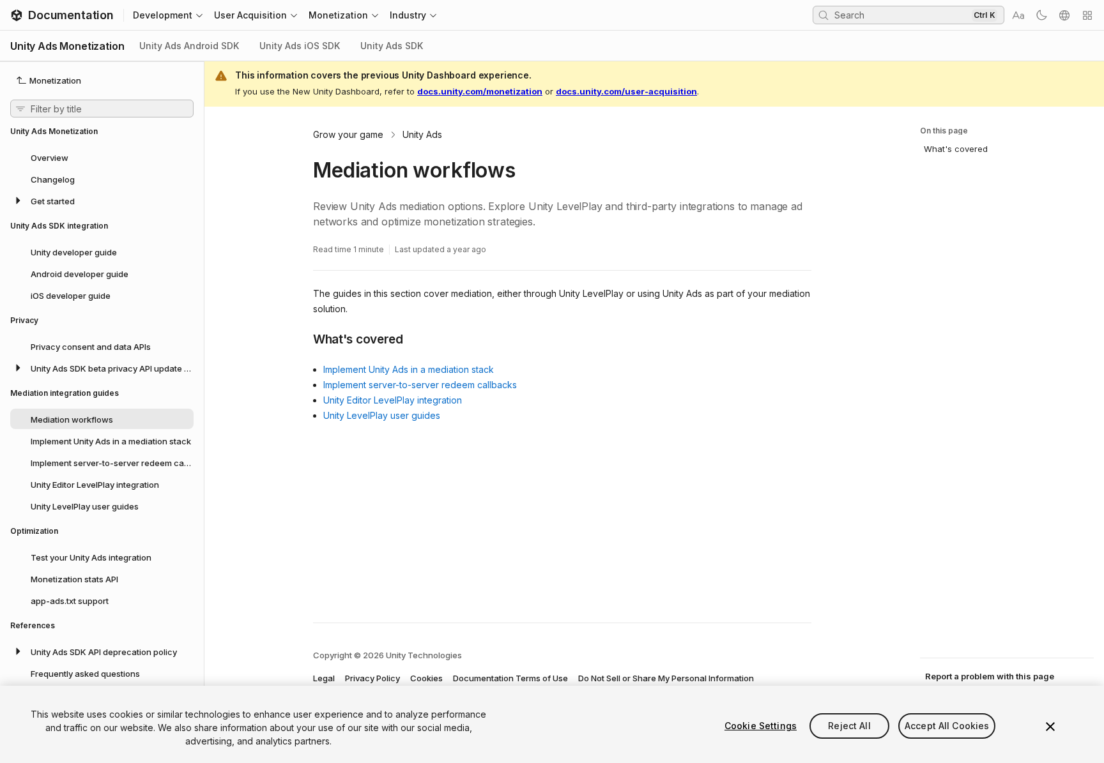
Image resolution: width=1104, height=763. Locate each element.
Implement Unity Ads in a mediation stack (408, 369)
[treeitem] (102, 157)
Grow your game (348, 134)
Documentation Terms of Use (510, 678)
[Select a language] (1064, 15)
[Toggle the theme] (1041, 15)
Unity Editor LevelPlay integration (392, 400)
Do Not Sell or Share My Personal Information (666, 678)
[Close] (1050, 727)
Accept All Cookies (947, 725)
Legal (324, 678)
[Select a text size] (1018, 15)
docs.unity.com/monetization (479, 91)
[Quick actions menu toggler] (1087, 15)
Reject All (849, 725)
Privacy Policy (372, 678)
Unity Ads (422, 134)
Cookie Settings (760, 725)
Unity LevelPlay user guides (381, 415)
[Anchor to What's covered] (303, 338)
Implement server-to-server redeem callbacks (420, 384)
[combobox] (901, 15)
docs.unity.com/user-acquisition (626, 91)
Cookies (426, 678)
